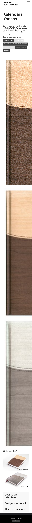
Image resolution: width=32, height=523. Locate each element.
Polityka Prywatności (16, 518)
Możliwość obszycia (21, 47)
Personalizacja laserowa (20, 44)
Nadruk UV (7, 50)
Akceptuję (16, 520)
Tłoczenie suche (8, 40)
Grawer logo (7, 44)
